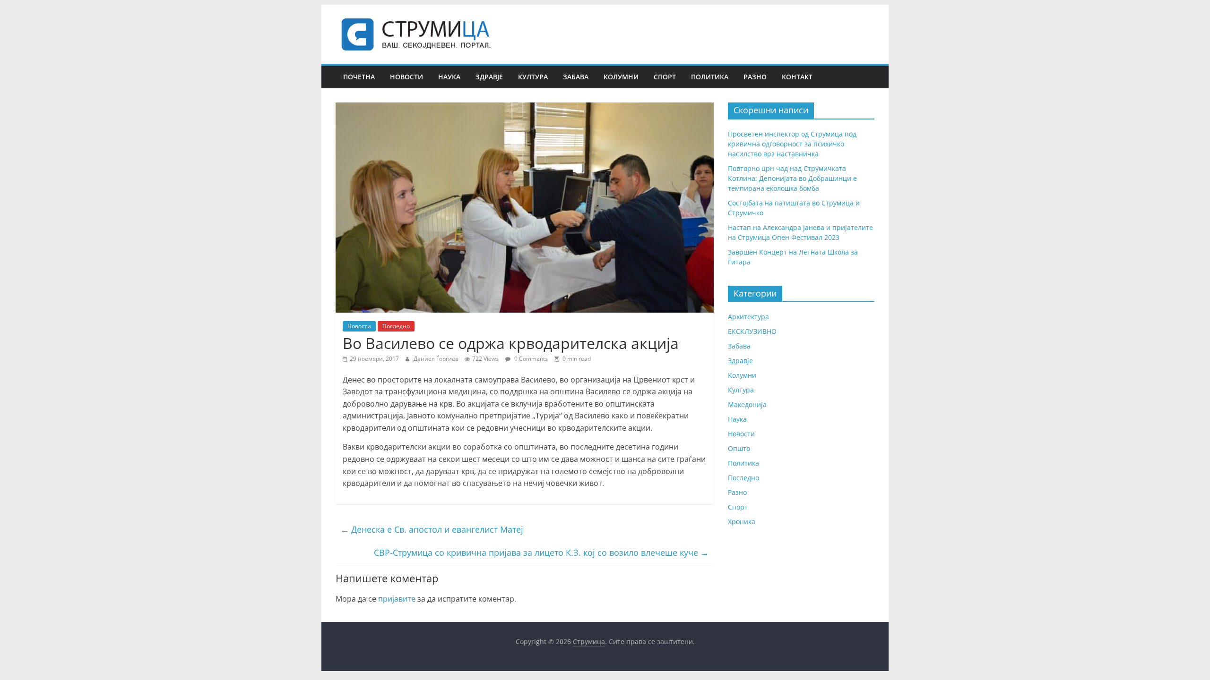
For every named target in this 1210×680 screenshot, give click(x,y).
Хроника (741, 521)
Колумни (621, 76)
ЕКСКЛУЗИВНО (752, 331)
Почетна (359, 76)
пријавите (396, 599)
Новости (406, 76)
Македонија (747, 404)
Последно (396, 326)
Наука (449, 76)
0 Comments (530, 359)
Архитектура (748, 316)
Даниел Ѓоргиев (437, 359)
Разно (755, 76)
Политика (709, 76)
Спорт (665, 76)
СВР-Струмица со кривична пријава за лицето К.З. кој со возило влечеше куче (541, 552)
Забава (575, 76)
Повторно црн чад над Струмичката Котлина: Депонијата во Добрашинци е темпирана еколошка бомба (792, 178)
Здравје (489, 76)
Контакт (797, 76)
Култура (533, 76)
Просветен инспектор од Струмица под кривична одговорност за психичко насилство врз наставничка (792, 143)
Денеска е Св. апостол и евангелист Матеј (431, 529)
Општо (739, 448)
